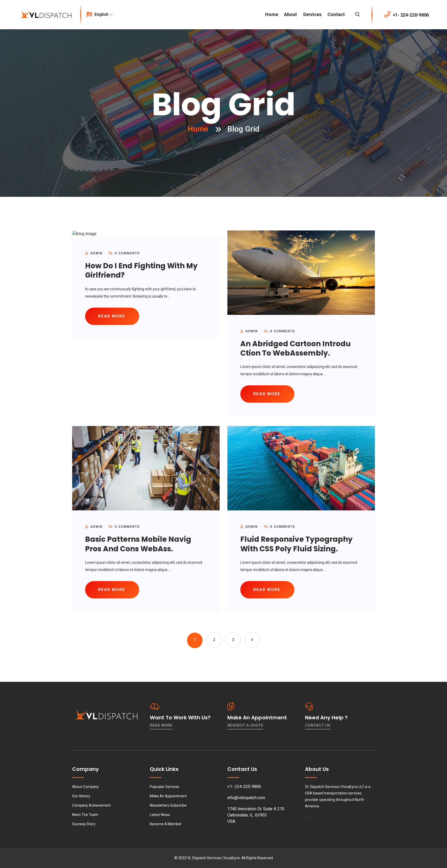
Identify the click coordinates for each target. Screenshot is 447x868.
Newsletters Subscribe (168, 805)
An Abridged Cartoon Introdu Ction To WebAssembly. (295, 348)
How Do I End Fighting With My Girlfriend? (141, 270)
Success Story (83, 824)
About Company (85, 787)
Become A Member (166, 824)
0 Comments (127, 253)
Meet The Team (85, 815)
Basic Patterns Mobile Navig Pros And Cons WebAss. (138, 544)
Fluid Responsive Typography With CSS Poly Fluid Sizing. (296, 544)
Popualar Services (164, 787)
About (290, 14)
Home (271, 14)
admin (96, 253)
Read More (161, 725)
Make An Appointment (168, 796)
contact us (317, 725)
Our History (81, 796)
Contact (336, 14)
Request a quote (245, 725)
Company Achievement (91, 805)
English (101, 14)
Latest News (160, 815)
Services (312, 14)
